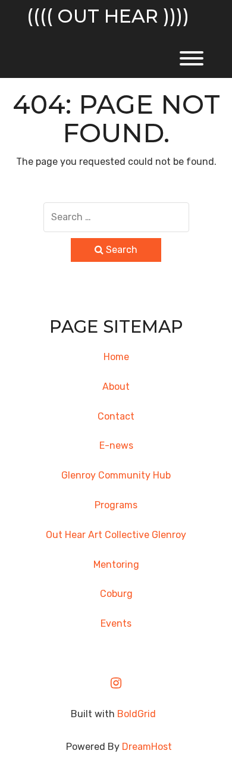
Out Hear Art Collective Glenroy (116, 534)
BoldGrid (136, 714)
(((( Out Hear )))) (108, 16)
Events (116, 623)
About (116, 386)
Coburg (116, 593)
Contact (116, 416)
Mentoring (116, 564)
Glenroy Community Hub (116, 475)
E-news (116, 445)
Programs (116, 505)
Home (116, 356)
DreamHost (147, 746)
